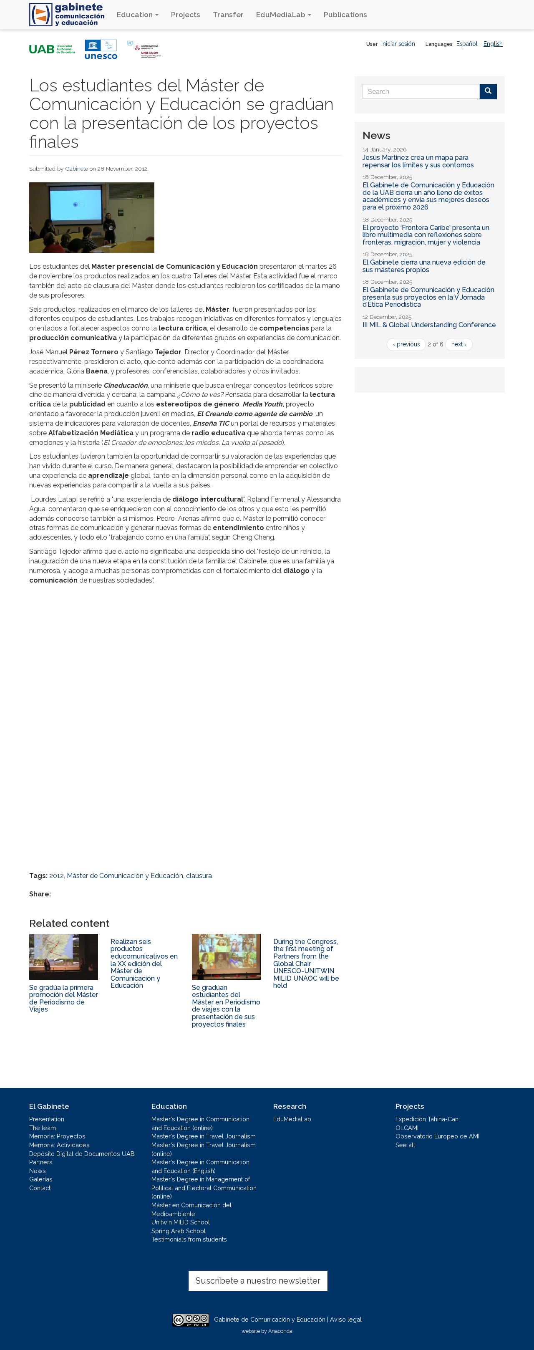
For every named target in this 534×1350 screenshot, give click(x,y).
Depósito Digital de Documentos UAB (82, 1153)
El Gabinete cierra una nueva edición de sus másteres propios (424, 266)
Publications (345, 14)
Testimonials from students (189, 1239)
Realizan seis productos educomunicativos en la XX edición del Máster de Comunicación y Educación (144, 964)
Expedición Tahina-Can (426, 1119)
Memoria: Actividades (59, 1144)
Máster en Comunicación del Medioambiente (191, 1209)
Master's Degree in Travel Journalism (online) (203, 1149)
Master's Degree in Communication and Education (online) (200, 1123)
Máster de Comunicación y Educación (125, 876)
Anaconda (280, 1331)
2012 (56, 876)
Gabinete (76, 168)
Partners (41, 1162)
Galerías (41, 1179)
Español (467, 43)
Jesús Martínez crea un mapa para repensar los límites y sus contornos (418, 161)
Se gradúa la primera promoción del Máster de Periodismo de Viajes (63, 999)
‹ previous (406, 344)
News (37, 1170)
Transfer (228, 14)
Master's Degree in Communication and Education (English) (200, 1166)
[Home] (70, 14)
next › (458, 344)
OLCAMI (406, 1127)
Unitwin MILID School (180, 1222)
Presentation (46, 1119)
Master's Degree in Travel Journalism (203, 1136)
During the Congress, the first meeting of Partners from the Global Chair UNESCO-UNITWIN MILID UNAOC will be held (306, 964)
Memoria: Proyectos (57, 1136)
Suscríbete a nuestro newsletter (258, 1281)
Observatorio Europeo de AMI (437, 1136)
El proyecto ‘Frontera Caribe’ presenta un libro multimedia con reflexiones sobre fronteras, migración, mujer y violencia (426, 235)
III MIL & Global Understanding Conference (429, 325)
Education (135, 14)
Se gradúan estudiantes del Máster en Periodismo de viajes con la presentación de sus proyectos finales (226, 1006)
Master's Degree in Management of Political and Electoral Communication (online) (204, 1188)
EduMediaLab (281, 14)
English (493, 43)
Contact (39, 1187)
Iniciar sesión (398, 43)
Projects (185, 14)
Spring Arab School (178, 1230)
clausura (199, 876)
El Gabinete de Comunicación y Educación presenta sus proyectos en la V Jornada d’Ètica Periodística (428, 297)
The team (42, 1127)
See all (405, 1144)
